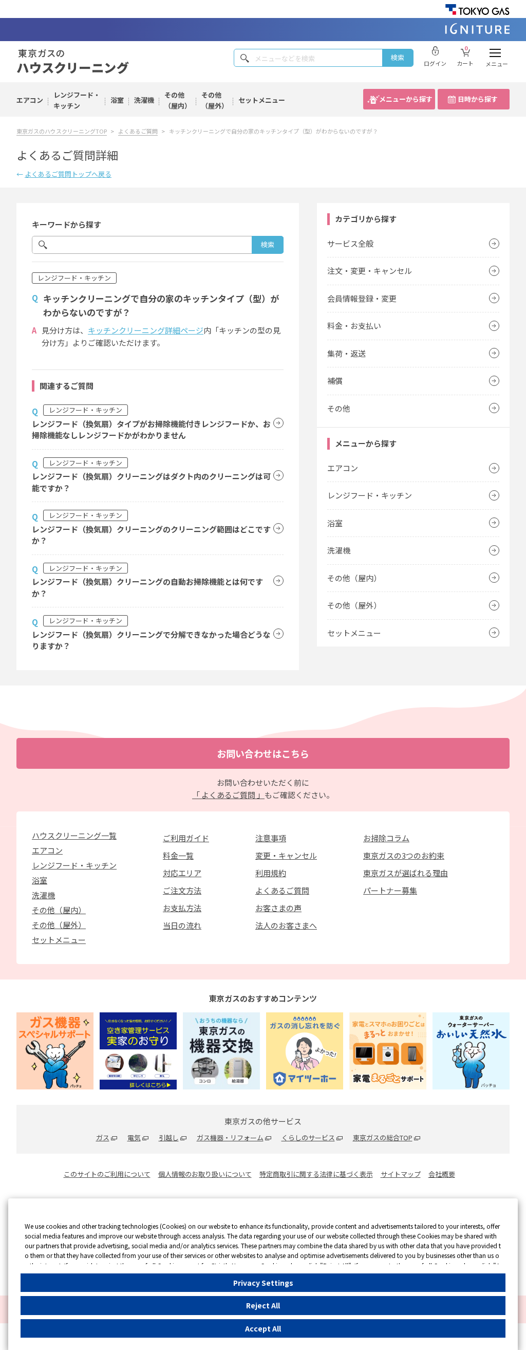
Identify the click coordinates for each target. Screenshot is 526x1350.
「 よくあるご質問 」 (228, 794)
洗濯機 (144, 100)
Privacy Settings (263, 1283)
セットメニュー (261, 100)
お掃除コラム (386, 838)
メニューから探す (406, 99)
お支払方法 (182, 907)
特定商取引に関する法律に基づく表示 (316, 1174)
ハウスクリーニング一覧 (74, 835)
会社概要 (441, 1174)
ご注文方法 (182, 890)
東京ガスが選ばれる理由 (405, 872)
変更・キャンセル (286, 855)
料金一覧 (178, 855)
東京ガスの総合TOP (382, 1137)
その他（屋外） (214, 100)
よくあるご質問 (282, 890)
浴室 (117, 100)
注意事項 (270, 838)
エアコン (29, 100)
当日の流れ (182, 925)
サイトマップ (401, 1174)
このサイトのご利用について (107, 1174)
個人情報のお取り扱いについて (205, 1174)
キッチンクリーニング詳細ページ (145, 330)
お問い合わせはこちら (263, 753)
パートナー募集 (390, 890)
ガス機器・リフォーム (230, 1137)
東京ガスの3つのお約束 (403, 855)
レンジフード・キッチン (76, 100)
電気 (134, 1137)
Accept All (263, 1328)
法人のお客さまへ (286, 925)
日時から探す (478, 99)
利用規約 (270, 872)
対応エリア (182, 872)
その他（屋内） (177, 100)
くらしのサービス (308, 1137)
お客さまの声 (278, 907)
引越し (169, 1137)
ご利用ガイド (186, 838)
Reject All (263, 1305)
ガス (102, 1137)
